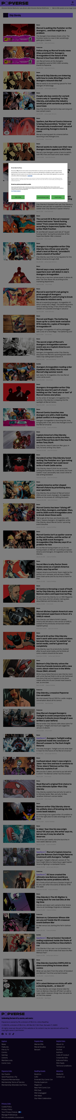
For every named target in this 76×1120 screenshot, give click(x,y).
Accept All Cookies (58, 197)
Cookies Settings (18, 197)
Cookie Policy (30, 175)
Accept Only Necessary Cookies (43, 197)
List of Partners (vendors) (16, 191)
